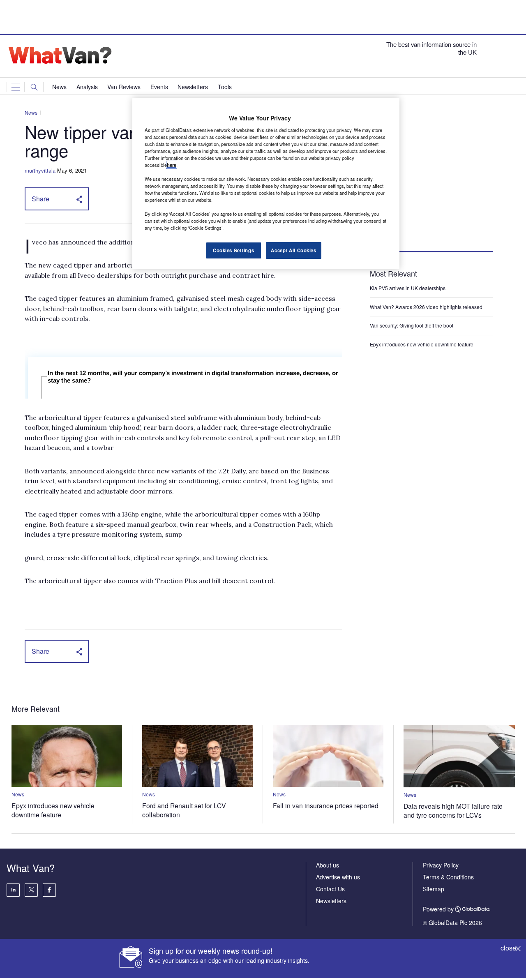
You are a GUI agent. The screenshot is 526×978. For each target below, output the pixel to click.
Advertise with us (338, 877)
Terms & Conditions (448, 877)
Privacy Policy (441, 865)
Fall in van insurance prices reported (325, 805)
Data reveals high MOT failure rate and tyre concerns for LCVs (453, 810)
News (31, 112)
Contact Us (330, 889)
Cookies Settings (233, 250)
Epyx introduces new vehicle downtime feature (421, 344)
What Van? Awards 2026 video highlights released (426, 306)
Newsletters (331, 901)
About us (327, 865)
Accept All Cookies (293, 250)
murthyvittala (40, 170)
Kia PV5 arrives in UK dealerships (408, 287)
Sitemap (433, 889)
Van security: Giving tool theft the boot (411, 325)
